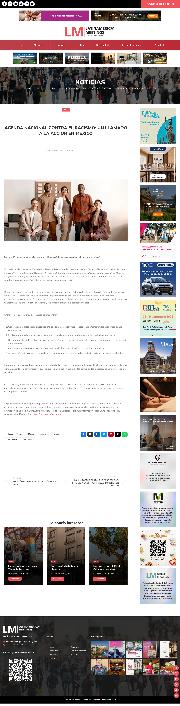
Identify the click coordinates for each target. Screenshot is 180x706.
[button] (83, 434)
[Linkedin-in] (15, 3)
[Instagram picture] (99, 649)
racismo (56, 434)
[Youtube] (32, 3)
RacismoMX (12, 439)
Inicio (19, 45)
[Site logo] (90, 31)
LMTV (80, 45)
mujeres (43, 434)
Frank (70, 151)
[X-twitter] (21, 3)
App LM (159, 45)
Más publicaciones (131, 45)
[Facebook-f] (4, 3)
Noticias (60, 45)
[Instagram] (10, 3)
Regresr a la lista (66, 481)
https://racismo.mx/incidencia (47, 414)
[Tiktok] (26, 3)
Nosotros (39, 45)
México (66, 110)
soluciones (28, 439)
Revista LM (102, 45)
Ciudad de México (15, 434)
